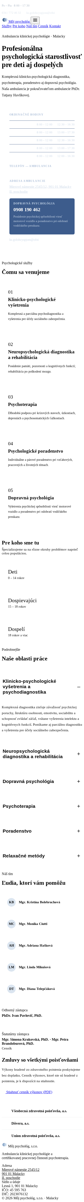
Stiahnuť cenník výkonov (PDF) (28, 1092)
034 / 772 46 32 (11, 12)
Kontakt (55, 26)
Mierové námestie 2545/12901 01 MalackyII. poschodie (20, 1174)
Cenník (43, 26)
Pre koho (19, 26)
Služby (7, 26)
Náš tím (31, 26)
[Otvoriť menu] (35, 20)
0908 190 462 (26, 209)
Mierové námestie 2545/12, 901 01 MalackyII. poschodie (40, 189)
